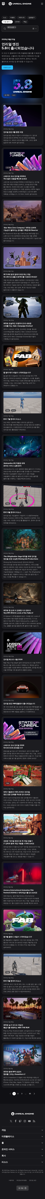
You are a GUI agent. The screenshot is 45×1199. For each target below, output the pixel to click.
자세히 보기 (7, 67)
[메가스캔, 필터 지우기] (15, 27)
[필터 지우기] (33, 29)
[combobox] (19, 30)
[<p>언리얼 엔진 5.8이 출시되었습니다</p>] (22, 68)
